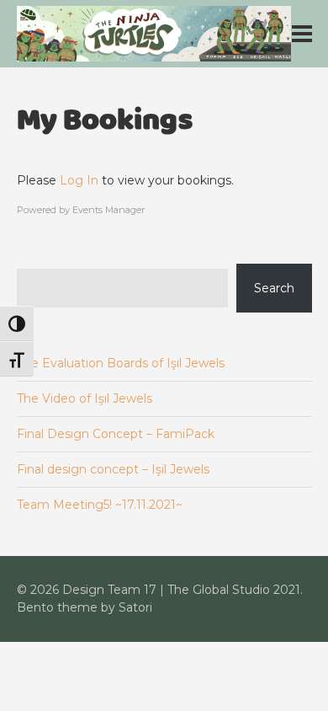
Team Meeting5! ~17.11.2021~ (100, 504)
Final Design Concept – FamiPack (115, 433)
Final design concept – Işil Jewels (113, 469)
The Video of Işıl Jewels (84, 398)
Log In (79, 180)
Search (274, 288)
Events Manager (108, 210)
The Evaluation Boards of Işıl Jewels (121, 363)
